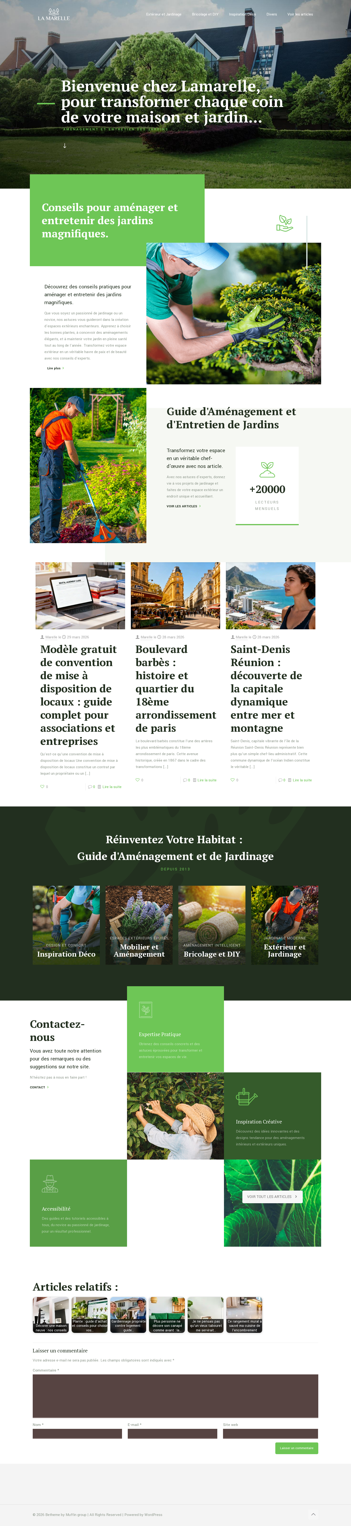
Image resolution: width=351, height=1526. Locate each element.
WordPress (153, 1514)
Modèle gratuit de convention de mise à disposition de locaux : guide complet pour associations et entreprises (78, 695)
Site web (230, 1424)
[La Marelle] (54, 14)
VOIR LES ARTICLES (182, 506)
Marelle (51, 637)
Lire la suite (112, 786)
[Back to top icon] (313, 1515)
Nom (38, 1424)
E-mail (135, 1424)
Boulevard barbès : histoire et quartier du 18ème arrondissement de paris (176, 688)
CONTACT (37, 1087)
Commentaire (46, 1370)
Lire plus (52, 368)
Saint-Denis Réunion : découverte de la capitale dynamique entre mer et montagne (266, 688)
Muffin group (76, 1514)
